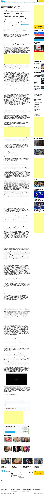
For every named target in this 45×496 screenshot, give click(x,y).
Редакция (12, 473)
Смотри (35, 179)
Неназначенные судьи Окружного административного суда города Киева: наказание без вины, (37, 83)
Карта (11, 476)
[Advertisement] (17, 59)
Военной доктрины (22, 28)
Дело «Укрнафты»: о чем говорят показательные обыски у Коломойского (37, 75)
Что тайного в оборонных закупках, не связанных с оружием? (37, 67)
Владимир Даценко (15, 467)
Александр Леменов (4, 467)
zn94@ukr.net (19, 476)
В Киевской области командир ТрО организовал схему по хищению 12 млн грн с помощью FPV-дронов (38, 94)
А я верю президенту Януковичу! (21, 226)
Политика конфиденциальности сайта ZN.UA (39, 493)
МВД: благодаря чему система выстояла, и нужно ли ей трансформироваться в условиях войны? (37, 72)
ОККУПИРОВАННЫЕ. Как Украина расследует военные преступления (37, 79)
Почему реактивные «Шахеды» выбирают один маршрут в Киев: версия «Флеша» (38, 99)
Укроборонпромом (7, 50)
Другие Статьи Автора (38, 138)
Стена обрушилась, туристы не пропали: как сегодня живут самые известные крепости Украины (38, 103)
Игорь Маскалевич (36, 467)
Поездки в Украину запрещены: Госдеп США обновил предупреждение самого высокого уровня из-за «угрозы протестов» (37, 114)
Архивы (12, 472)
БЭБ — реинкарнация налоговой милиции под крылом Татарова (37, 64)
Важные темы (3, 2)
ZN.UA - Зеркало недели (39, 50)
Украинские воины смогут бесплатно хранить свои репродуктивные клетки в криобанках (37, 88)
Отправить (26, 408)
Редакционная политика (14, 475)
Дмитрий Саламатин (25, 24)
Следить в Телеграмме (10, 431)
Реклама (12, 474)
